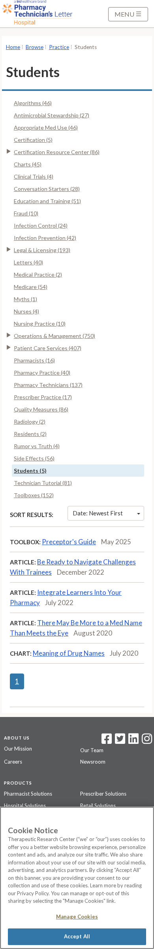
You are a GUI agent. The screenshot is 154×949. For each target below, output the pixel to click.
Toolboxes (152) (34, 495)
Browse (34, 47)
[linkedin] (133, 741)
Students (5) (30, 470)
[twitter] (119, 741)
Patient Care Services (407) (47, 348)
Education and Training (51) (47, 201)
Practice (59, 47)
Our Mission (18, 748)
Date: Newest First (98, 513)
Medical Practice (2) (38, 274)
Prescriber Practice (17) (43, 397)
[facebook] (106, 741)
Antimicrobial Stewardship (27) (51, 115)
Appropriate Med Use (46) (46, 127)
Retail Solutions (98, 805)
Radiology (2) (29, 421)
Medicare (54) (30, 286)
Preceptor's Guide (69, 542)
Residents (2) (30, 433)
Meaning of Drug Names (69, 653)
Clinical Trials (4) (33, 176)
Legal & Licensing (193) (42, 250)
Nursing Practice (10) (40, 323)
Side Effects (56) (34, 458)
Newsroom (92, 761)
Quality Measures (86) (41, 409)
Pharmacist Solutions (28, 794)
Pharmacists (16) (34, 360)
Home (13, 47)
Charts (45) (27, 164)
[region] (77, 878)
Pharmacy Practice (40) (42, 372)
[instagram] (147, 741)
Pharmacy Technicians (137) (48, 384)
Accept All (77, 936)
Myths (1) (25, 299)
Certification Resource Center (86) (57, 152)
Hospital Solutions (25, 805)
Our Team (91, 750)
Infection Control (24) (41, 225)
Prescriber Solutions (103, 794)
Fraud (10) (26, 213)
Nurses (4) (26, 311)
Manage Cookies (77, 916)
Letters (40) (28, 262)
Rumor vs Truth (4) (37, 446)
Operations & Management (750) (54, 335)
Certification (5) (33, 139)
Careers (13, 761)
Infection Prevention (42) (45, 237)
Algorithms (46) (33, 103)
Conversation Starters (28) (47, 188)
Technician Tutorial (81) (43, 482)
